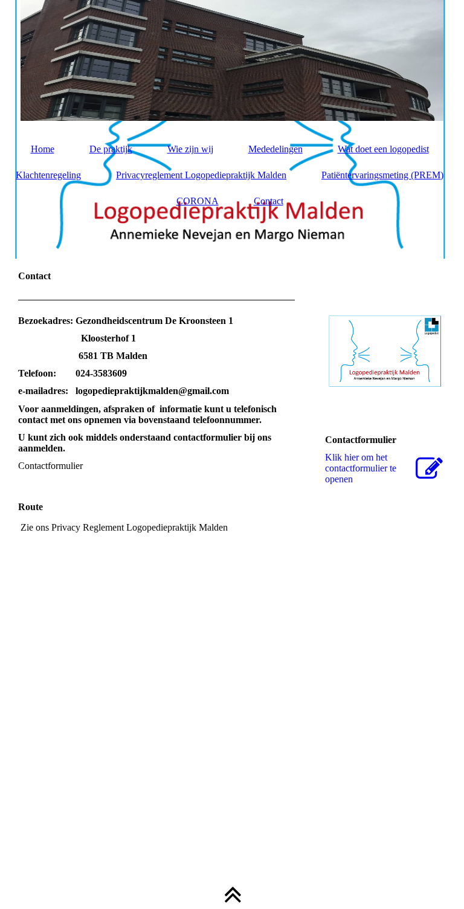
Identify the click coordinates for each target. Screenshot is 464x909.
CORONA (197, 201)
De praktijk (110, 149)
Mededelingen (275, 149)
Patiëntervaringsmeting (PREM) (382, 175)
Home (42, 149)
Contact (268, 201)
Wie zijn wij (190, 149)
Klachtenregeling (48, 175)
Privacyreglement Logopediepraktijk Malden (201, 175)
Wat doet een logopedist (383, 149)
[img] (232, 60)
